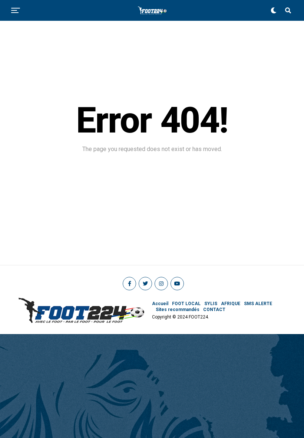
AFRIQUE (230, 303)
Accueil (160, 303)
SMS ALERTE (258, 303)
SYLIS (210, 303)
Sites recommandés (177, 309)
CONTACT (214, 309)
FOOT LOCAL (186, 303)
